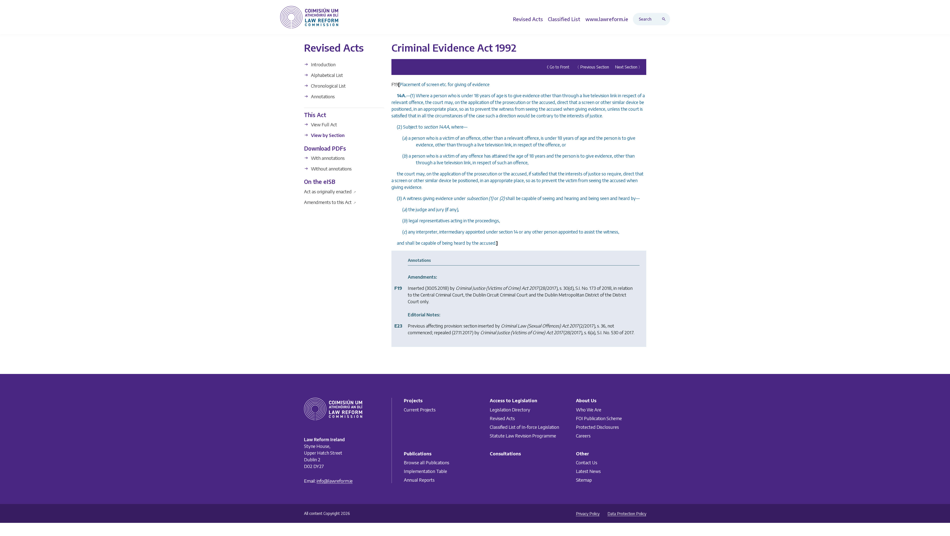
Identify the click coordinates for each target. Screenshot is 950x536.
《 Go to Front (557, 67)
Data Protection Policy (627, 513)
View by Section (327, 135)
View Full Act (323, 124)
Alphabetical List (326, 75)
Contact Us (586, 462)
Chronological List (328, 86)
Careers (583, 435)
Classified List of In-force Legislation (524, 427)
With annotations (327, 158)
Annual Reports (419, 480)
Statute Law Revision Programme (523, 435)
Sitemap (584, 480)
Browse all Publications (426, 462)
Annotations (322, 96)
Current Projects (420, 409)
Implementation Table (425, 471)
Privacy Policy (588, 513)
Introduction (323, 64)
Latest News (588, 471)
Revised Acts (502, 418)
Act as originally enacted (330, 191)
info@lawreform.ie (335, 481)
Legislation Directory (510, 409)
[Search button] (665, 19)
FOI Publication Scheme (599, 418)
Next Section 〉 (628, 67)
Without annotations (331, 168)
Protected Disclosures (597, 427)
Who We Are (588, 409)
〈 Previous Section (592, 67)
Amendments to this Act (330, 202)
